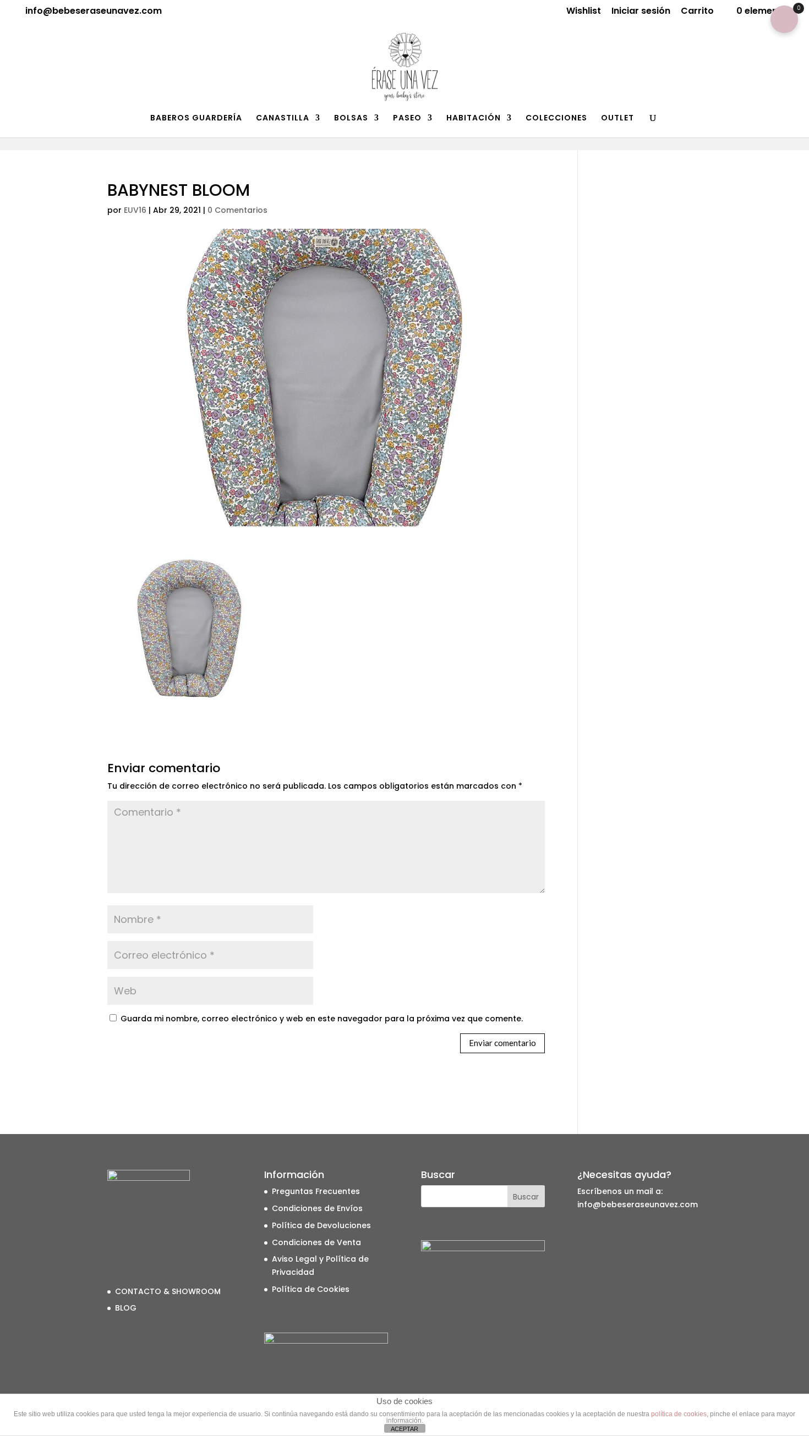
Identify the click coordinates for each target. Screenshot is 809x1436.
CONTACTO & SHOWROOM (168, 1291)
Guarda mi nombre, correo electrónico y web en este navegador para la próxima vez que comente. (322, 1018)
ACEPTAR (404, 1429)
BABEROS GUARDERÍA (196, 118)
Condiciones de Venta (316, 1242)
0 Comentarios (237, 210)
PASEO (407, 118)
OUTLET (617, 118)
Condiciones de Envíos (317, 1208)
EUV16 (135, 210)
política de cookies (679, 1414)
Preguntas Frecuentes (316, 1191)
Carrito (697, 12)
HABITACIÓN (473, 118)
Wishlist (583, 12)
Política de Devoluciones (321, 1225)
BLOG (125, 1307)
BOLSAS (351, 118)
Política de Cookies (310, 1289)
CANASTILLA (282, 118)
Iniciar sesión (640, 12)
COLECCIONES (556, 118)
